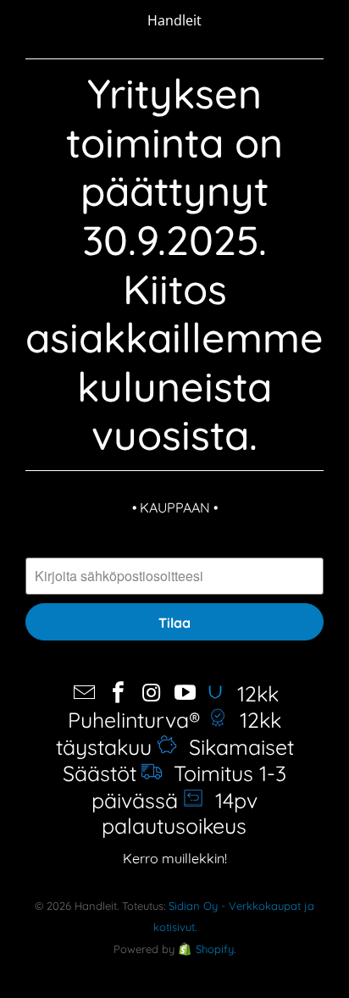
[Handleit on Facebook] (118, 693)
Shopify (215, 949)
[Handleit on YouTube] (185, 693)
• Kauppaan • (175, 507)
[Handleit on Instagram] (152, 693)
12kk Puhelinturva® (173, 707)
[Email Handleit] (84, 693)
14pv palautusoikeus (180, 813)
